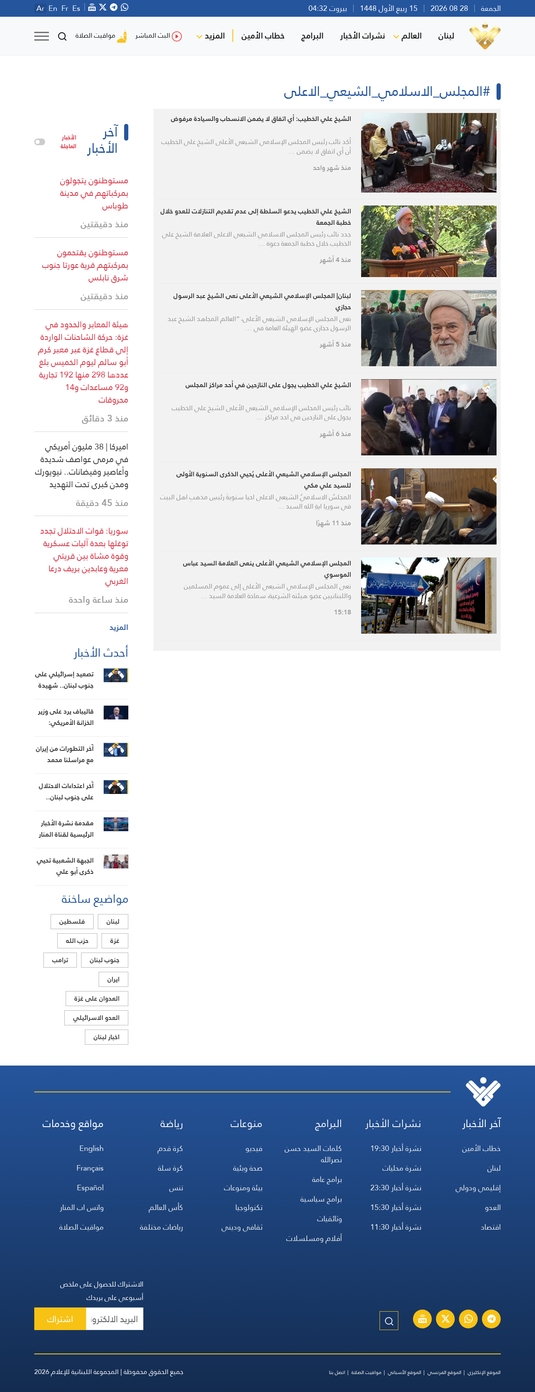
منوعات (246, 1123)
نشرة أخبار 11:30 (395, 1227)
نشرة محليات (401, 1168)
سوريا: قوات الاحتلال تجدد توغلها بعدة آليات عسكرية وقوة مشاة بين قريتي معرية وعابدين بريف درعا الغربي (84, 556)
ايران (113, 979)
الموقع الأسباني (404, 1372)
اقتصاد (491, 1227)
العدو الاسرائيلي (96, 1018)
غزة (115, 941)
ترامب (60, 960)
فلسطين (72, 921)
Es (76, 8)
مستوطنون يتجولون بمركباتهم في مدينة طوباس (94, 192)
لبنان (446, 36)
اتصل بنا (337, 1372)
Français (90, 1168)
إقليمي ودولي (478, 1187)
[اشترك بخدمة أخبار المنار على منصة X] (445, 1320)
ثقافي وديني (242, 1227)
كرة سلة (170, 1168)
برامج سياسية (321, 1199)
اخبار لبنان (107, 1037)
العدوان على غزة (97, 998)
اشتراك (60, 1319)
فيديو (253, 1148)
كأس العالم (166, 1207)
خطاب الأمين (263, 36)
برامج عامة (327, 1179)
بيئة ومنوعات (243, 1187)
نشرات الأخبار (362, 36)
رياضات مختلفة (161, 1227)
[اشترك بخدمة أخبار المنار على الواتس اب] (468, 1320)
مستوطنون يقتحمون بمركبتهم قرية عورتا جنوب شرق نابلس (85, 264)
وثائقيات (329, 1218)
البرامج (312, 36)
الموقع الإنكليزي (484, 1372)
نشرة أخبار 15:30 (395, 1207)
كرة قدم (170, 1148)
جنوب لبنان (105, 960)
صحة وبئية (247, 1168)
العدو (493, 1207)
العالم (412, 36)
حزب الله (77, 941)
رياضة (171, 1123)
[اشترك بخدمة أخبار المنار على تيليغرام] (491, 1320)
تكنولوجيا (248, 1207)
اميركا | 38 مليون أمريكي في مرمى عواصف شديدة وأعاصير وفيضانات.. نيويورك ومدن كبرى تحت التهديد (81, 465)
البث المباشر (152, 35)
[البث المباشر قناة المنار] (422, 1320)
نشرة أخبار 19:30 (395, 1148)
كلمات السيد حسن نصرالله (313, 1153)
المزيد (215, 36)
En (52, 8)
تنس (176, 1187)
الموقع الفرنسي (444, 1372)
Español (90, 1187)
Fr (64, 8)
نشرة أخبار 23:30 (395, 1187)
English (91, 1148)
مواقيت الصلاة (95, 35)
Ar (40, 8)
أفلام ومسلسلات (314, 1238)
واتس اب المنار (82, 1207)
